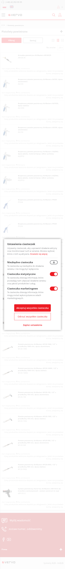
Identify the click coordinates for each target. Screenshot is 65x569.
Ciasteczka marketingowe (22, 288)
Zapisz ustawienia (32, 325)
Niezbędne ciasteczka (20, 262)
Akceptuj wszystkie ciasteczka (32, 307)
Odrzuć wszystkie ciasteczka (32, 316)
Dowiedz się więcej (38, 254)
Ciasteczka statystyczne (21, 274)
